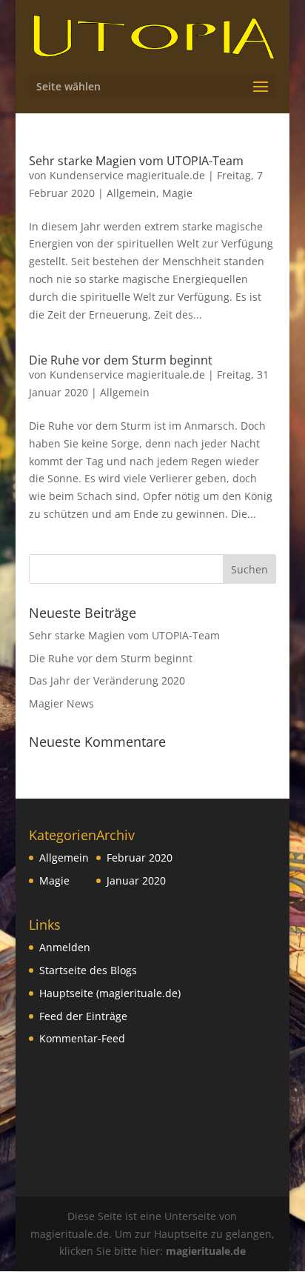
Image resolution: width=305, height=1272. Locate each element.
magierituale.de (206, 1251)
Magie (177, 193)
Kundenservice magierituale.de (127, 175)
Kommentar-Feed (82, 1038)
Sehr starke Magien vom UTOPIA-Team (136, 161)
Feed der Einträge (83, 1016)
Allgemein (131, 193)
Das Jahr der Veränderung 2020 (107, 680)
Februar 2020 (139, 857)
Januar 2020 (136, 880)
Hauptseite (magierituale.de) (110, 993)
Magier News (61, 703)
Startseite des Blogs (88, 970)
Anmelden (64, 947)
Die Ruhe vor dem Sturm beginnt (120, 360)
